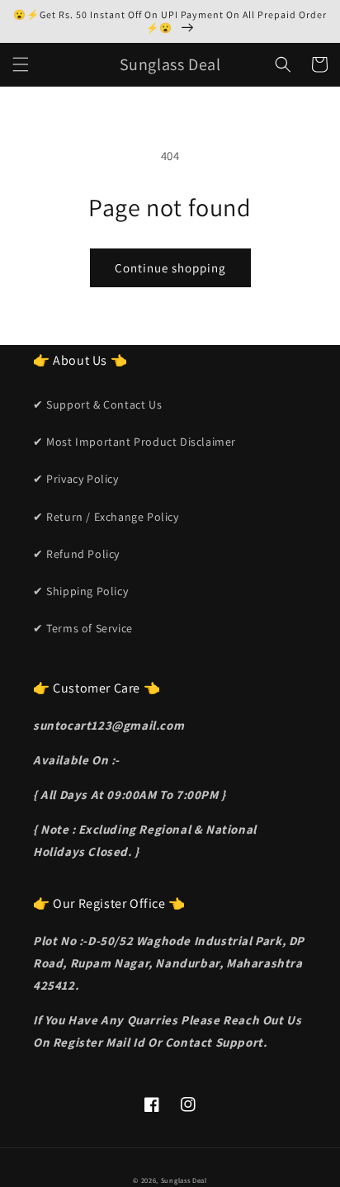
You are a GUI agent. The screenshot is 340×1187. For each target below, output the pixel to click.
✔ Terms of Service (83, 628)
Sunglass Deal (184, 1180)
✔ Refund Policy (76, 553)
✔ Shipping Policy (80, 591)
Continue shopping (170, 268)
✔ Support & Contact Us (97, 404)
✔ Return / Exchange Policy (106, 516)
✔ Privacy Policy (76, 478)
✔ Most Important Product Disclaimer (134, 441)
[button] (20, 64)
